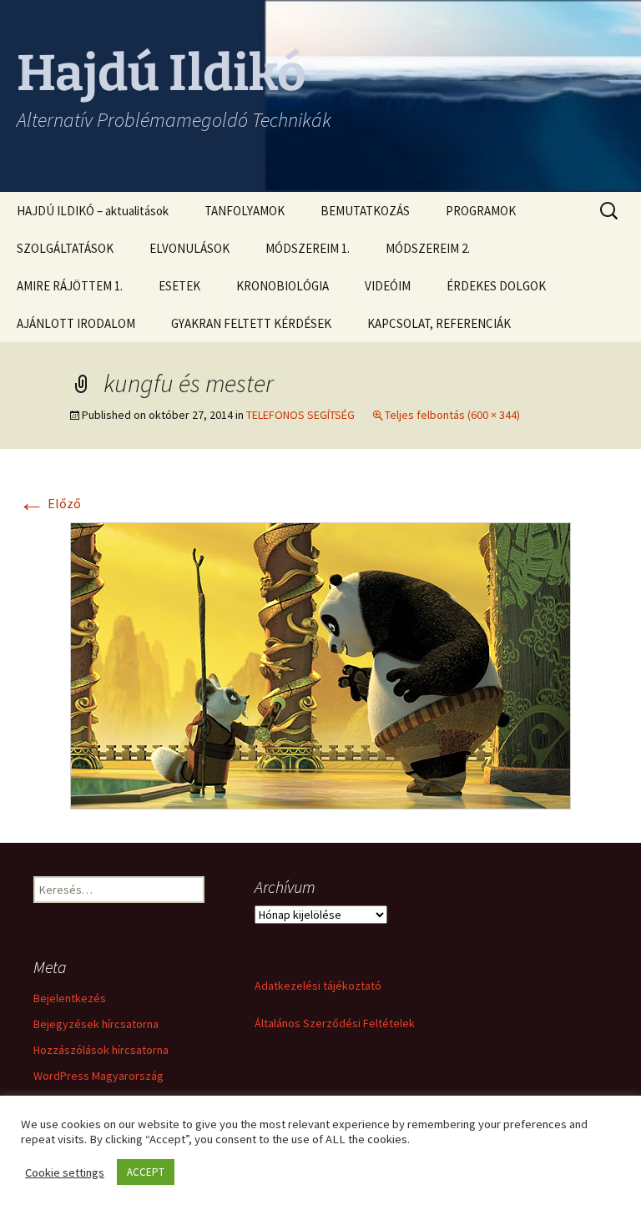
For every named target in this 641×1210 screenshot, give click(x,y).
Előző (49, 503)
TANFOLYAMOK (244, 211)
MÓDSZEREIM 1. (307, 248)
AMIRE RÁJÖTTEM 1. (70, 286)
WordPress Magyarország (98, 1075)
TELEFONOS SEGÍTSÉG (300, 414)
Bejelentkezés (69, 998)
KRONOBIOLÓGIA (282, 286)
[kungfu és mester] (320, 664)
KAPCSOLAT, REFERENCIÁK (439, 323)
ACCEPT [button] (145, 1172)
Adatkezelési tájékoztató (318, 985)
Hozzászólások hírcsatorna (101, 1049)
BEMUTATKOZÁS (365, 211)
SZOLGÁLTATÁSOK (65, 248)
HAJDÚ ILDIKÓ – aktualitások (93, 211)
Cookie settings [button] (64, 1172)
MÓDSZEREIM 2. (428, 248)
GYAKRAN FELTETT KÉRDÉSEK (251, 323)
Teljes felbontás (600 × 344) (452, 414)
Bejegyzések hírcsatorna (96, 1023)
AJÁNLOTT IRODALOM (76, 323)
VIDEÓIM (388, 286)
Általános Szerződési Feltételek (335, 1023)
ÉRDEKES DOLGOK (496, 286)
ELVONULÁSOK (189, 248)
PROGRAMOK (481, 211)
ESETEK (179, 286)
